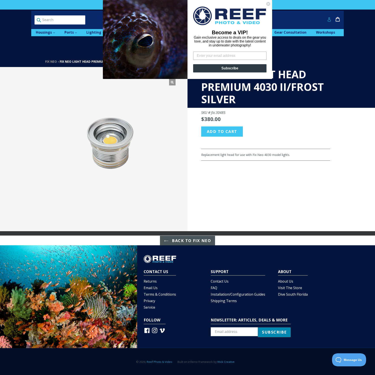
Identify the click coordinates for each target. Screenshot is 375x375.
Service (149, 307)
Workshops (325, 32)
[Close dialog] (268, 4)
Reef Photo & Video (159, 362)
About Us (285, 281)
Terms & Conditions (160, 294)
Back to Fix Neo (191, 240)
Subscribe (229, 68)
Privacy (149, 300)
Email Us (151, 287)
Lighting (97, 32)
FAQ (214, 287)
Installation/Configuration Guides (238, 294)
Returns (150, 281)
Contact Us (220, 281)
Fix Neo (51, 61)
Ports (72, 32)
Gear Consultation (290, 32)
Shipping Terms (224, 300)
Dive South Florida (293, 294)
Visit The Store (290, 287)
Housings (47, 32)
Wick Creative (226, 362)
